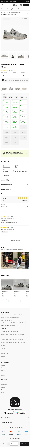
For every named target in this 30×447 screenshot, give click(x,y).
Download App (12, 1)
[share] (27, 13)
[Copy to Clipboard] (13, 171)
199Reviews (24, 200)
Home (3, 12)
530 (16, 167)
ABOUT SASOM (6, 418)
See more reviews (15, 240)
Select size (24, 444)
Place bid (14, 444)
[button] (2, 5)
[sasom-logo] (15, 5)
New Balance (16, 12)
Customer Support (6, 422)
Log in (26, 5)
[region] (15, 34)
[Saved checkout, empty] (20, 5)
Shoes (8, 12)
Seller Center (4, 1)
